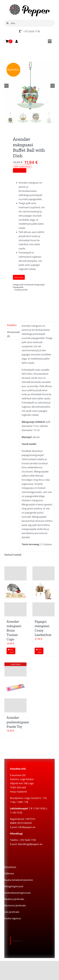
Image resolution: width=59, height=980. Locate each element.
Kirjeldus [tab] (12, 325)
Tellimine (9, 873)
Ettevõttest (10, 867)
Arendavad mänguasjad (34, 284)
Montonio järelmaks (15, 905)
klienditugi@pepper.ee (30, 844)
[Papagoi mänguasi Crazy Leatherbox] (44, 591)
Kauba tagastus (12, 918)
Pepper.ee (18, 940)
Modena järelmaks (14, 899)
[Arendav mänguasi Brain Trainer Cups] (15, 591)
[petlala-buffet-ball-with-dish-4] (29, 86)
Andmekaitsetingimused (17, 892)
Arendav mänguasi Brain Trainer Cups (14, 630)
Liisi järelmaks (11, 911)
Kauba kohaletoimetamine (18, 880)
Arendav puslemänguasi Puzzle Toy (18, 721)
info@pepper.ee (26, 827)
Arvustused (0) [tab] (12, 334)
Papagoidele (18, 287)
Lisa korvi (12, 650)
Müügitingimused (13, 886)
